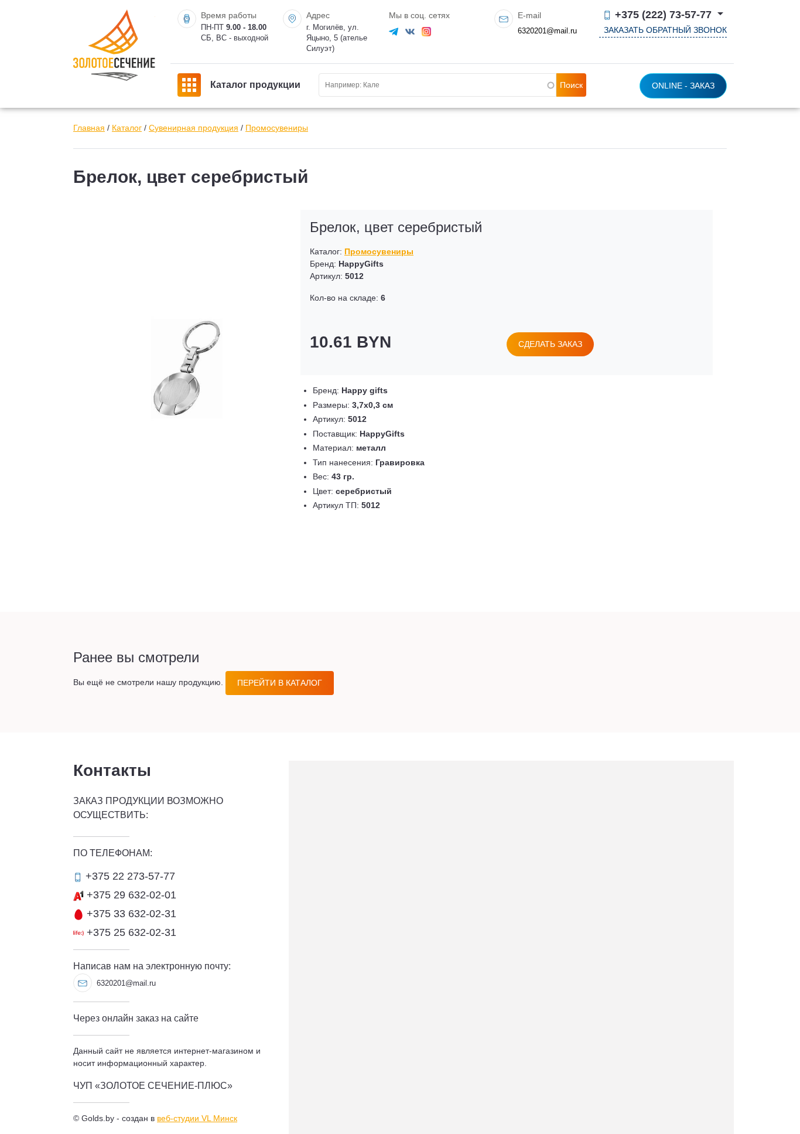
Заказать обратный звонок (665, 30)
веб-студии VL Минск (197, 1118)
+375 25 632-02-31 (130, 932)
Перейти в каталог (279, 682)
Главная (89, 127)
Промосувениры (276, 127)
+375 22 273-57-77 (129, 876)
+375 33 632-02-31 (130, 914)
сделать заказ (550, 344)
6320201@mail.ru (547, 30)
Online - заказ (683, 85)
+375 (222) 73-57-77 (663, 15)
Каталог (127, 127)
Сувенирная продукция (193, 127)
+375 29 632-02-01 (130, 895)
